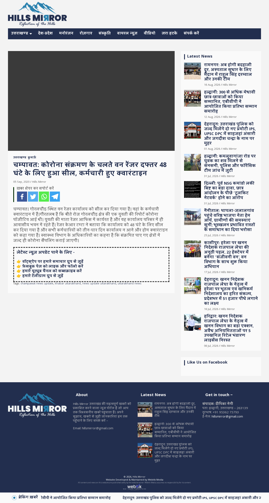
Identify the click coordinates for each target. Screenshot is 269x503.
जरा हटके (169, 34)
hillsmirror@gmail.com (227, 417)
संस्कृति (105, 34)
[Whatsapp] (44, 197)
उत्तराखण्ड (19, 34)
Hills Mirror (39, 182)
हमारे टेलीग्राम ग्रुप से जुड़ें (42, 276)
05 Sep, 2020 (21, 182)
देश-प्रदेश (45, 34)
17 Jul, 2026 (211, 272)
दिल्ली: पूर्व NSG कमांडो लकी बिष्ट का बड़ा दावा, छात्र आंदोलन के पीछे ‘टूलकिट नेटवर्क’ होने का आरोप (229, 191)
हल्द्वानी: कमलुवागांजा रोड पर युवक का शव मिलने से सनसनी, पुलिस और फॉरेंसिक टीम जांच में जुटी (230, 164)
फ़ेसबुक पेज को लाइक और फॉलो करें (52, 267)
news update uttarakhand (99, 284)
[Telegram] (55, 197)
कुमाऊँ (32, 158)
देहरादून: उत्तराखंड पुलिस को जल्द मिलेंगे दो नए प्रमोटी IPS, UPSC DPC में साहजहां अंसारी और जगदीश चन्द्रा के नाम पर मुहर (230, 134)
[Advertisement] (184, 13)
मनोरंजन (66, 34)
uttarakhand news (129, 284)
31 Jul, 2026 (211, 176)
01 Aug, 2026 (212, 149)
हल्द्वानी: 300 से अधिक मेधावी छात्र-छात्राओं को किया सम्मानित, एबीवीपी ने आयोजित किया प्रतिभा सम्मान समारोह (230, 102)
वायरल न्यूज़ (127, 34)
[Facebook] (22, 197)
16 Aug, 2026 (212, 85)
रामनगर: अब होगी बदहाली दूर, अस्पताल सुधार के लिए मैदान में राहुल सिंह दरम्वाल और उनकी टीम (228, 72)
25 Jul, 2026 (211, 235)
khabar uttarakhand (68, 284)
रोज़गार (86, 34)
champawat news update (37, 284)
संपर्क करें (191, 34)
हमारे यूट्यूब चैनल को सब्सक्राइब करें (52, 271)
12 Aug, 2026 (212, 117)
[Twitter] (33, 197)
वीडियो (149, 34)
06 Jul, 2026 (211, 346)
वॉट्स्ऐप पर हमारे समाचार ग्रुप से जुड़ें (52, 262)
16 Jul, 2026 (211, 309)
